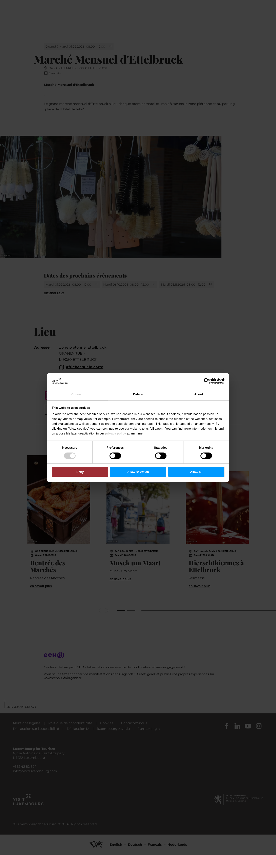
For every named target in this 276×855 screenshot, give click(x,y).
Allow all (196, 472)
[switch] (115, 456)
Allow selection (138, 472)
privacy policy (115, 433)
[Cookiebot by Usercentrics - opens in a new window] (206, 381)
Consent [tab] (77, 394)
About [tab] (198, 394)
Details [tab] (138, 394)
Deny (80, 472)
